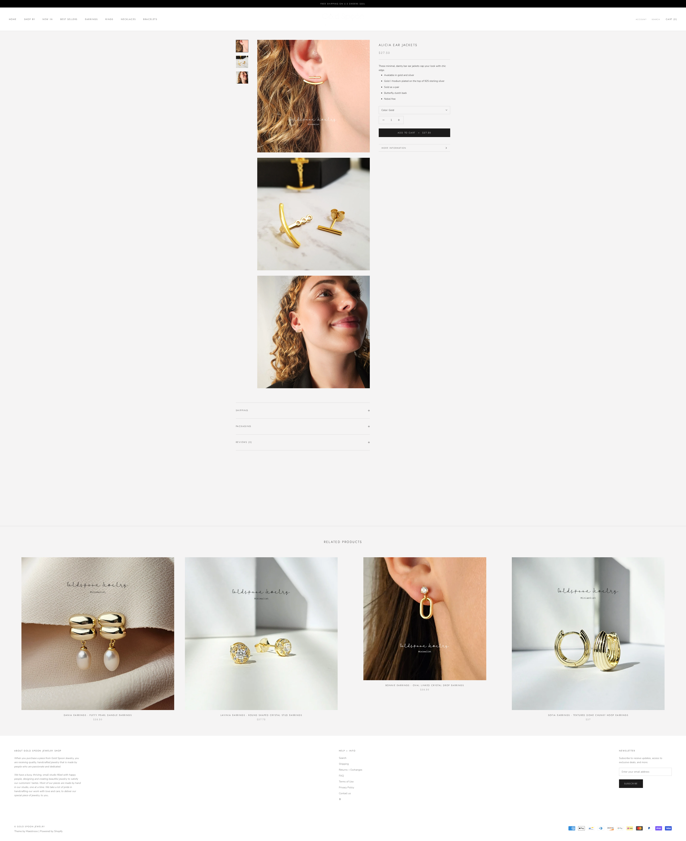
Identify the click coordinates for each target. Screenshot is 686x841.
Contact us (345, 793)
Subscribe (631, 783)
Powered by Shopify (51, 831)
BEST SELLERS (69, 19)
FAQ (341, 775)
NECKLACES (128, 19)
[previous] (11, 635)
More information (394, 148)
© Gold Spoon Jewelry (29, 826)
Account (641, 19)
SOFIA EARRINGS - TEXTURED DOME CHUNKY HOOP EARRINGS (588, 715)
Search (656, 19)
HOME (13, 19)
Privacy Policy (346, 787)
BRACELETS (150, 19)
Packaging (243, 426)
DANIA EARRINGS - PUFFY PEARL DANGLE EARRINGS (98, 715)
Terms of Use (346, 781)
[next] (675, 635)
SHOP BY (29, 19)
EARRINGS (91, 19)
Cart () (671, 19)
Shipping (242, 410)
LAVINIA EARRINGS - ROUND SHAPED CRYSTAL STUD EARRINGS (261, 715)
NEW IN (48, 19)
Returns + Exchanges (350, 769)
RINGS (109, 19)
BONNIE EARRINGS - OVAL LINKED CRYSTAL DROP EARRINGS (425, 685)
